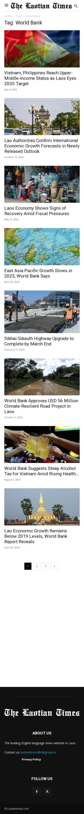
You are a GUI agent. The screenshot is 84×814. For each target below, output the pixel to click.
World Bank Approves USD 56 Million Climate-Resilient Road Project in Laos (41, 406)
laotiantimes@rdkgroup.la (38, 752)
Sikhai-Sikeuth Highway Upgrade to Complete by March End (39, 341)
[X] (47, 791)
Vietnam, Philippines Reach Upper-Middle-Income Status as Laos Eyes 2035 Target (40, 78)
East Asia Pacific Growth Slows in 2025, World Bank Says (38, 273)
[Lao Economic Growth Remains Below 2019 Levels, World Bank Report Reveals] (42, 506)
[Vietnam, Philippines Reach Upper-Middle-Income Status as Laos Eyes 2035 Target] (42, 48)
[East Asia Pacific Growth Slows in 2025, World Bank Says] (42, 246)
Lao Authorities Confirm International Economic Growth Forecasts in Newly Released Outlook (41, 146)
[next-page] (54, 566)
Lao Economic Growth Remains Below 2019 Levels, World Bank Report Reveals (35, 536)
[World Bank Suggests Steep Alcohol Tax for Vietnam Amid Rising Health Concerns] (42, 444)
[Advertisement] (42, 633)
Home (8, 16)
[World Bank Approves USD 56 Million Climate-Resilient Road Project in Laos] (42, 376)
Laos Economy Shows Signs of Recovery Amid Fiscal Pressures (36, 211)
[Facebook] (37, 791)
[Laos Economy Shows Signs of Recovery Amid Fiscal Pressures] (42, 184)
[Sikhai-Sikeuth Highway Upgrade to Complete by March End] (42, 311)
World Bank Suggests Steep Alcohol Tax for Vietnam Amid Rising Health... (41, 471)
